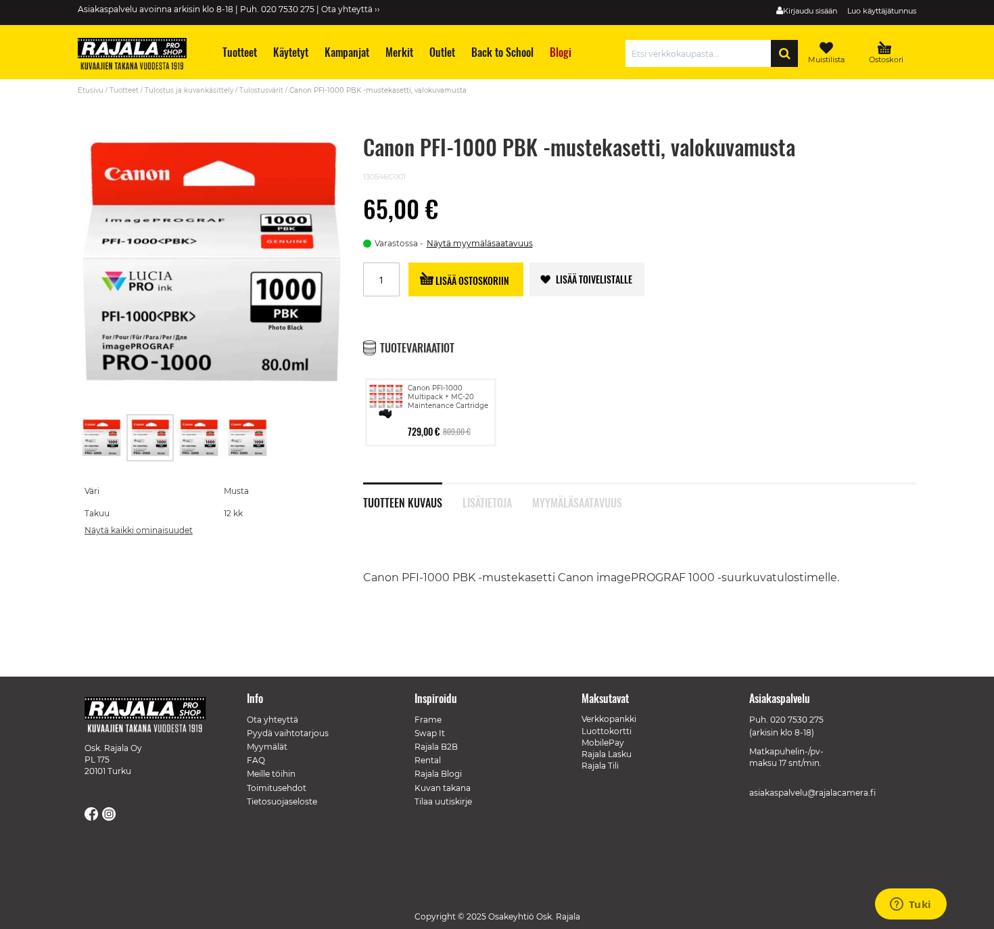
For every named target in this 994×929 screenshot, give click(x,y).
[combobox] (701, 53)
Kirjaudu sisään (810, 11)
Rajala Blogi (438, 774)
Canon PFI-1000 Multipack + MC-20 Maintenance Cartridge (448, 397)
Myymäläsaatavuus (577, 501)
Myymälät (267, 747)
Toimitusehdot (276, 788)
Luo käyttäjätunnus (881, 11)
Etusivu (90, 90)
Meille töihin (271, 774)
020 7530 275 (797, 720)
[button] (102, 438)
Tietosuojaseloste (282, 801)
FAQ (256, 760)
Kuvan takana (443, 788)
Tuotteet (124, 90)
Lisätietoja (487, 501)
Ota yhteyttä (272, 720)
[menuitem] (239, 52)
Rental (428, 760)
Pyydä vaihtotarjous (288, 733)
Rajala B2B (436, 747)
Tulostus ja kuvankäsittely (189, 90)
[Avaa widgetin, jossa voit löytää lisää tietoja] (910, 905)
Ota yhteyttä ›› (350, 9)
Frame (428, 720)
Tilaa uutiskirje (443, 801)
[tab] (413, 495)
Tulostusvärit (261, 90)
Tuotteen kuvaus (402, 501)
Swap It (430, 733)
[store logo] (138, 55)
